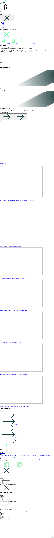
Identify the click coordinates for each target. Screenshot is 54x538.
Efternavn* (1, 479)
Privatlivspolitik (16, 459)
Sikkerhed (49, 459)
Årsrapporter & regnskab (22, 455)
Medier (3, 23)
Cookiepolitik (20, 459)
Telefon (1, 498)
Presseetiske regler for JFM (29, 455)
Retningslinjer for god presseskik (37, 455)
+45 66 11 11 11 (17, 424)
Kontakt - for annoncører (11, 457)
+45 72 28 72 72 (2, 453)
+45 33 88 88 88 (18, 443)
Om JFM (3, 24)
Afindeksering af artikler (5, 27)
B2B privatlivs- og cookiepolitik (4, 459)
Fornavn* (1, 478)
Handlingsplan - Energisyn (45, 455)
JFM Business (4, 22)
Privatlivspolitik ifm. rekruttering (32, 459)
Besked (1, 482)
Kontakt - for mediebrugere (4, 457)
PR (14, 457)
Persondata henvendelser (25, 459)
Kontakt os (1, 411)
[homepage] (3, 3)
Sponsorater (11, 455)
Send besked (2, 483)
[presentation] (4, 10)
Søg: (1, 14)
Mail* (1, 497)
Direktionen (2, 455)
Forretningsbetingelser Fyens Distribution (42, 459)
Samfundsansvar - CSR (7, 455)
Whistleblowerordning (16, 455)
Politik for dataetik (11, 459)
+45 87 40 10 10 (17, 437)
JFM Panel (16, 457)
